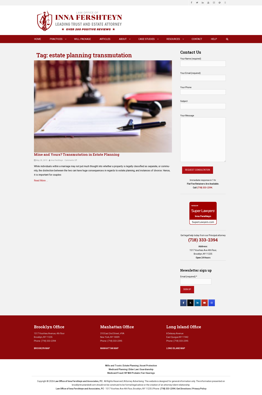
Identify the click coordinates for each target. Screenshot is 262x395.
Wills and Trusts (113, 365)
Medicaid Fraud (115, 373)
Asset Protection (148, 365)
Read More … (41, 180)
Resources (173, 39)
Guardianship (146, 369)
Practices (56, 39)
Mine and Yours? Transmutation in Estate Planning (76, 154)
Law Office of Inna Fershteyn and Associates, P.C (80, 388)
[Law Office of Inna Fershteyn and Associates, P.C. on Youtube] (204, 302)
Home (37, 39)
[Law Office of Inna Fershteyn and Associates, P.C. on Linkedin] (197, 302)
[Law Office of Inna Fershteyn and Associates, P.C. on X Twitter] (190, 302)
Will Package (82, 39)
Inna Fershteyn (57, 160)
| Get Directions (183, 388)
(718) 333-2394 (204, 187)
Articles (105, 39)
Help (214, 39)
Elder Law (133, 369)
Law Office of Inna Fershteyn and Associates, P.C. (78, 381)
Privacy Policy (199, 388)
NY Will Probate (132, 373)
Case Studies (146, 39)
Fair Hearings (148, 373)
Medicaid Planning (118, 369)
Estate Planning (131, 365)
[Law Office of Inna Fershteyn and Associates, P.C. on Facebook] (183, 302)
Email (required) (188, 276)
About (123, 39)
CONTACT (197, 39)
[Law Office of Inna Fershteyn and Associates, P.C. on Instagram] (211, 302)
